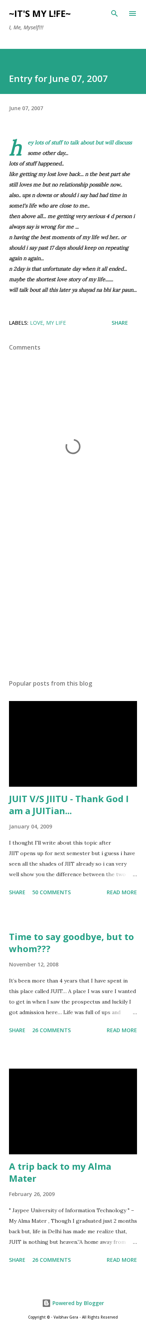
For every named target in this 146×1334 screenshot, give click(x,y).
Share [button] (120, 322)
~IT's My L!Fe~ (40, 13)
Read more (122, 892)
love (36, 322)
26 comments (51, 1030)
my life (56, 322)
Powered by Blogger (77, 1303)
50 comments (51, 892)
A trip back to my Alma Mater (60, 1172)
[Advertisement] (73, 602)
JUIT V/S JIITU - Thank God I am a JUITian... (69, 804)
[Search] (114, 13)
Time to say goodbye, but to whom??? (71, 942)
